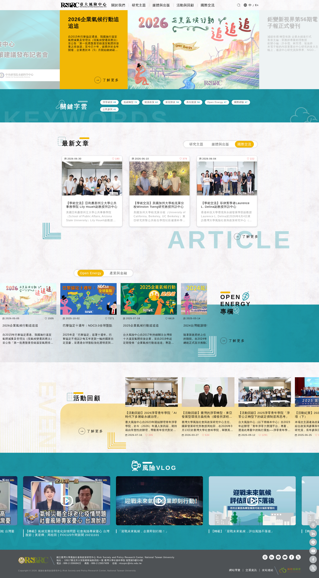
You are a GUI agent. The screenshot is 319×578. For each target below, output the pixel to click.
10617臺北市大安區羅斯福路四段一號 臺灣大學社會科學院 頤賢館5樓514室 (103, 560)
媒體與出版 (161, 5)
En (256, 5)
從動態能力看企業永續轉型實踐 (85, 325)
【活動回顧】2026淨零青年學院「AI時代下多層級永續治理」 (151, 414)
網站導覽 (234, 570)
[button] (60, 50)
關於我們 (118, 5)
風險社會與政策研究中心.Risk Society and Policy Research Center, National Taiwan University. (87, 571)
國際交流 (208, 5)
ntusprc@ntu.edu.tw (130, 563)
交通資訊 (251, 570)
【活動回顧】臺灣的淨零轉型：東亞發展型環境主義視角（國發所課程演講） (207, 414)
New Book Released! (281, 22)
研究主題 (139, 5)
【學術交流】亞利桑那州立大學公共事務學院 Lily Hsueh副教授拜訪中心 (91, 205)
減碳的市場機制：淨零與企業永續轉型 (148, 327)
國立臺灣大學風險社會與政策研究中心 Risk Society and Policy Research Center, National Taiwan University (115, 557)
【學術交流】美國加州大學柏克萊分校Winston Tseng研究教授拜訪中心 (159, 205)
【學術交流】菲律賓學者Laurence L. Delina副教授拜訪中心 (225, 205)
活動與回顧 (185, 5)
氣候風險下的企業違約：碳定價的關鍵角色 (27, 327)
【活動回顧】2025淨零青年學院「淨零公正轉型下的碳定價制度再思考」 (264, 414)
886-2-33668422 (72, 563)
